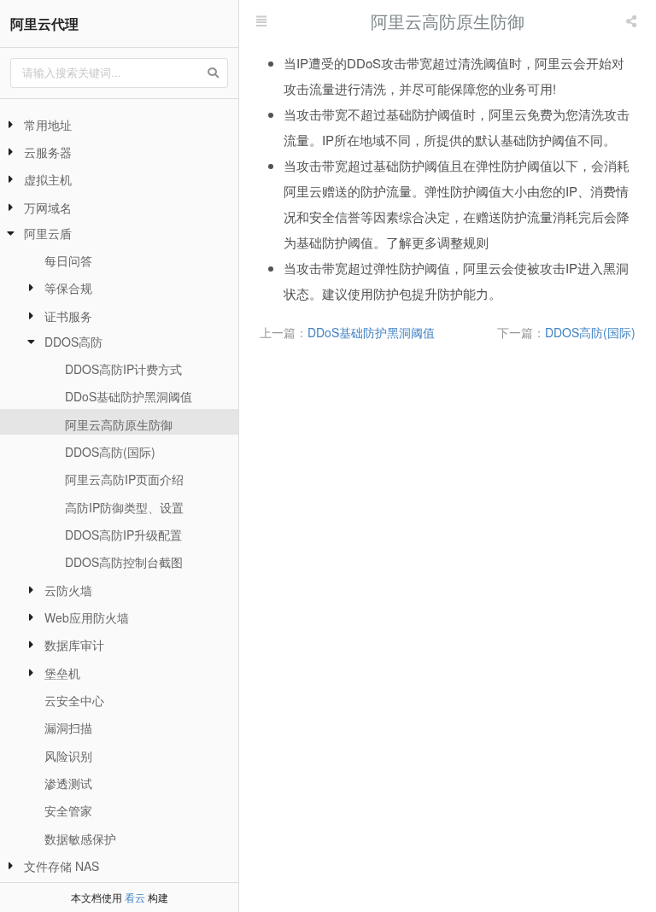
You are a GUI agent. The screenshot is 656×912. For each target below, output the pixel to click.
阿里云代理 (44, 23)
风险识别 (68, 755)
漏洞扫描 (68, 727)
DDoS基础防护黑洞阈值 (128, 396)
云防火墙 (68, 590)
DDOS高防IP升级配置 (123, 534)
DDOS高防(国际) (110, 451)
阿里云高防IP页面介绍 (124, 479)
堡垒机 (62, 672)
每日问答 (68, 260)
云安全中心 (74, 700)
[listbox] (633, 21)
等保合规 (68, 287)
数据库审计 (74, 644)
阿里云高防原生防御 (119, 424)
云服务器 (48, 152)
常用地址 (48, 124)
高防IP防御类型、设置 (124, 507)
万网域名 (48, 207)
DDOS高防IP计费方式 (123, 368)
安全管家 (68, 810)
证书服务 (68, 315)
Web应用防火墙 (86, 617)
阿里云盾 (48, 233)
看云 (135, 897)
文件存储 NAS (61, 865)
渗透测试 (68, 783)
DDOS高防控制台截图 (124, 561)
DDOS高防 (73, 341)
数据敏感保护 (80, 838)
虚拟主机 (48, 179)
